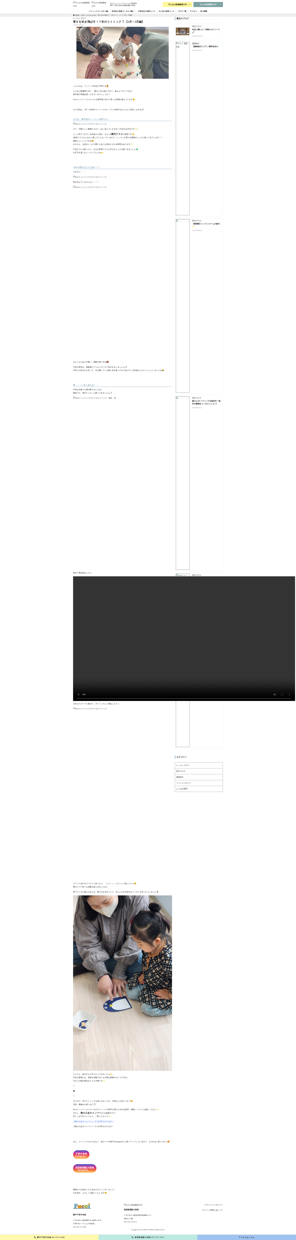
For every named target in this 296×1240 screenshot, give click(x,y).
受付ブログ (180, 771)
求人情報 (203, 11)
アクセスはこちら (247, 1237)
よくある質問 (181, 789)
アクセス (193, 11)
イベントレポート (183, 783)
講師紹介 (180, 777)
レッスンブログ (182, 765)
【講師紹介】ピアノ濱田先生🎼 (205, 46)
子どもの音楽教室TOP (177, 4)
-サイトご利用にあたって (212, 1210)
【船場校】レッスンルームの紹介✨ (206, 225)
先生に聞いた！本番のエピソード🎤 (206, 31)
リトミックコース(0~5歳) (98, 11)
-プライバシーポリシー (213, 1205)
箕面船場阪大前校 (149, 1237)
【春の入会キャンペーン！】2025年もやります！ (93, 1121)
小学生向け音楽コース (146, 11)
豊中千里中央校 (51, 1237)
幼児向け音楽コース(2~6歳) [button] (122, 11)
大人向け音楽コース (166, 11)
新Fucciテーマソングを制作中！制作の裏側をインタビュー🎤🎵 (206, 402)
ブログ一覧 (182, 11)
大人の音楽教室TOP (208, 4)
